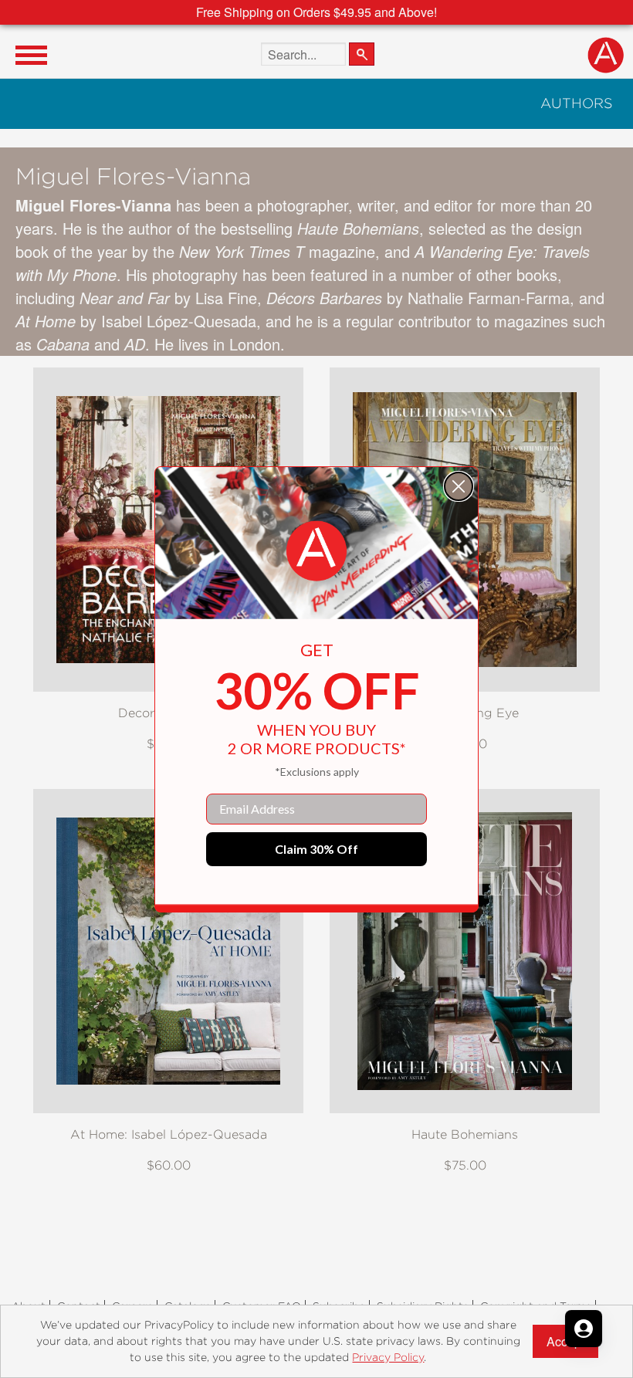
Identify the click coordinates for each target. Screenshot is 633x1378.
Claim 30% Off (316, 848)
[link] (316, 551)
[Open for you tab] (583, 1328)
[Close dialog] (458, 486)
